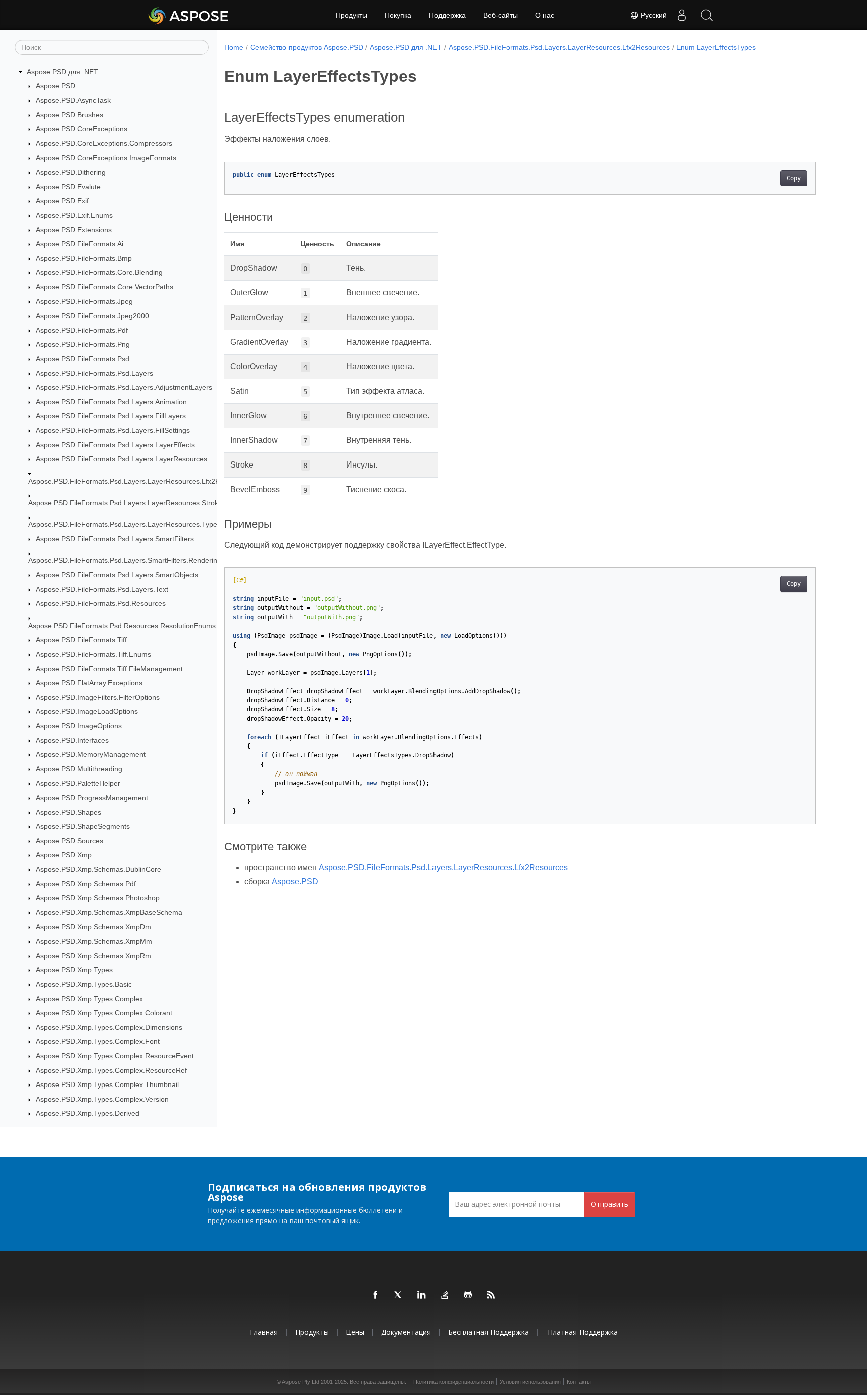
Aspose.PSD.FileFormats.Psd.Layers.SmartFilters (115, 539)
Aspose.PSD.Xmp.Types (74, 970)
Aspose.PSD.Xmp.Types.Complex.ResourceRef (111, 1070)
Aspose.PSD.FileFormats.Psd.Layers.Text (102, 589)
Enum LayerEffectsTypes (716, 47)
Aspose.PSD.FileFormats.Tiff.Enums (93, 654)
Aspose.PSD (55, 86)
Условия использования (530, 1382)
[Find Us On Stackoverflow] (445, 1295)
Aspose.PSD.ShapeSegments (83, 826)
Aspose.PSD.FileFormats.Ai (79, 244)
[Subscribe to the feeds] (491, 1295)
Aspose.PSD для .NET (62, 72)
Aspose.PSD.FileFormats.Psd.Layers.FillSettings (113, 430)
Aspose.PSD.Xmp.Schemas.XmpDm (93, 927)
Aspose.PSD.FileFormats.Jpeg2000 (92, 316)
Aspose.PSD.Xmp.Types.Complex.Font (98, 1042)
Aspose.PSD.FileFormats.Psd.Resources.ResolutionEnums (122, 626)
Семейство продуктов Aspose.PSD (306, 47)
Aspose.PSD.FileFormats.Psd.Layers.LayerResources (121, 459)
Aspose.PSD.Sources (69, 841)
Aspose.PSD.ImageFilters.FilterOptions (98, 697)
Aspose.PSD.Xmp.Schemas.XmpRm (93, 956)
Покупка (398, 15)
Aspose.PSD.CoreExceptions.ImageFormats (106, 158)
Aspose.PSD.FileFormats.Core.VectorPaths (104, 287)
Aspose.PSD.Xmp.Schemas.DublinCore (98, 869)
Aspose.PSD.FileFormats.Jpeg (84, 301)
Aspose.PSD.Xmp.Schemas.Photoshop (98, 898)
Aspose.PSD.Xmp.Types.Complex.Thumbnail (107, 1084)
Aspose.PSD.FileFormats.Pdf (82, 330)
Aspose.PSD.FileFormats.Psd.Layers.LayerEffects (115, 445)
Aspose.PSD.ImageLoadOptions (87, 712)
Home (233, 47)
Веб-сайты (500, 15)
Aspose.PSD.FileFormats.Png (83, 345)
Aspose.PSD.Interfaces (72, 740)
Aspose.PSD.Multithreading (79, 769)
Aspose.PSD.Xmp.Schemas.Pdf (86, 884)
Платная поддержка (583, 1332)
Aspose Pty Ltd (300, 1382)
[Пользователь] (681, 15)
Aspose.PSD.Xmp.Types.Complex (89, 999)
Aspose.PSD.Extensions (74, 230)
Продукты (351, 15)
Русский (653, 15)
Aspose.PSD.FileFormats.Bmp (84, 258)
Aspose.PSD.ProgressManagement (92, 798)
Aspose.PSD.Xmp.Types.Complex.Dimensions (109, 1027)
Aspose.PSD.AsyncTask (73, 100)
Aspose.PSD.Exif (62, 201)
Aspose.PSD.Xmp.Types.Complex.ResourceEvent (115, 1056)
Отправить (609, 1204)
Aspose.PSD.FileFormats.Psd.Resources (101, 604)
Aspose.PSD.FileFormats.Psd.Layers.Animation (111, 402)
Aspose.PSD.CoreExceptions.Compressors (104, 143)
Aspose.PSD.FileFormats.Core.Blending (99, 273)
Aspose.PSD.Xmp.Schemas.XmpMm (94, 941)
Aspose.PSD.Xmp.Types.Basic (84, 984)
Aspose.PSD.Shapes (68, 812)
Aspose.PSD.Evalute (68, 187)
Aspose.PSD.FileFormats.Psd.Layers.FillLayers (111, 416)
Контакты (579, 1382)
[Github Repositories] (468, 1295)
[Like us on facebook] (375, 1295)
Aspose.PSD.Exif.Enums (74, 215)
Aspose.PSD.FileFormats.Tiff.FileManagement (109, 669)
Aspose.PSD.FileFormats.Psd (82, 359)
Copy (794, 178)
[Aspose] (189, 15)
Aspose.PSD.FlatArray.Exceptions (89, 683)
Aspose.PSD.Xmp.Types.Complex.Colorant (104, 1013)
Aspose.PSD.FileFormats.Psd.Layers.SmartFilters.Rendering (124, 561)
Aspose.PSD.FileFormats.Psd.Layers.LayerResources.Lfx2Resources (138, 481)
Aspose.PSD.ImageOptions (79, 726)
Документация (406, 1332)
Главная (264, 1332)
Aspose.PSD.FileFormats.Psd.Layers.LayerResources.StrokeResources (142, 503)
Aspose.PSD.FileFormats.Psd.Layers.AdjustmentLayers (124, 387)
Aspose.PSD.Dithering (71, 172)
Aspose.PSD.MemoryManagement (91, 754)
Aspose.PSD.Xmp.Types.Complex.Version (102, 1099)
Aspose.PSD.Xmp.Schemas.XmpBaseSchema (109, 912)
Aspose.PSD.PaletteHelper (78, 784)
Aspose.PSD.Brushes (69, 115)
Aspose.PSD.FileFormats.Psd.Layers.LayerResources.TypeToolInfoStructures (151, 525)
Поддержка (447, 15)
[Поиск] (706, 15)
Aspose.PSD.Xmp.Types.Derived (87, 1114)
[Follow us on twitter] (398, 1295)
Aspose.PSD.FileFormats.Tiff (81, 640)
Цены (355, 1332)
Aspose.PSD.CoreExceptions (81, 129)
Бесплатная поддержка (488, 1332)
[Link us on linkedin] (421, 1295)
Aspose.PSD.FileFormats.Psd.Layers (94, 373)
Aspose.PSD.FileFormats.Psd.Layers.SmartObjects (117, 575)
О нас (544, 15)
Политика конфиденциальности (453, 1382)
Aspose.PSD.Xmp (64, 855)
